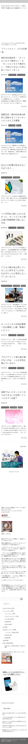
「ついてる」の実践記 (10, 632)
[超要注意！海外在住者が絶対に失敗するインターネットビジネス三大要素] (14, 142)
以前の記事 (23, 446)
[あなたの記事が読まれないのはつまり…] (14, 193)
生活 (4, 627)
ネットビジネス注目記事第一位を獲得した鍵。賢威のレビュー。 (13, 327)
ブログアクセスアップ (7, 177)
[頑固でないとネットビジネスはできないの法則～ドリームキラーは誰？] (14, 422)
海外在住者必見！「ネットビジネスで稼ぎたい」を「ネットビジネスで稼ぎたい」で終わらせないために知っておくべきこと (13, 64)
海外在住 (19, 125)
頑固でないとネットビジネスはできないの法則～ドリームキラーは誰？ (13, 395)
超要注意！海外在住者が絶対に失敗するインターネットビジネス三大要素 (13, 117)
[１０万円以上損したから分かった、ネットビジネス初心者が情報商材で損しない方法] (14, 244)
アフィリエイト (12, 74)
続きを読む (24, 106)
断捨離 (6, 637)
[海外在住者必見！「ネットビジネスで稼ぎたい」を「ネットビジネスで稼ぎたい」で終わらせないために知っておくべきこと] (14, 91)
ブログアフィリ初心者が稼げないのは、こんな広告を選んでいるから (13, 360)
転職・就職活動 (7, 643)
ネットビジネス (21, 74)
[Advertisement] (14, 26)
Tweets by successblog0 (7, 702)
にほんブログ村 (5, 512)
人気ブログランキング (6, 517)
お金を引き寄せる (7, 608)
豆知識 (4, 640)
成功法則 (20, 407)
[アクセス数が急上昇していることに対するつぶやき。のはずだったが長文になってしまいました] (14, 301)
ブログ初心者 (12, 125)
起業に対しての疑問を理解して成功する (15, 645)
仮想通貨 (7, 621)
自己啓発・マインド (8, 629)
